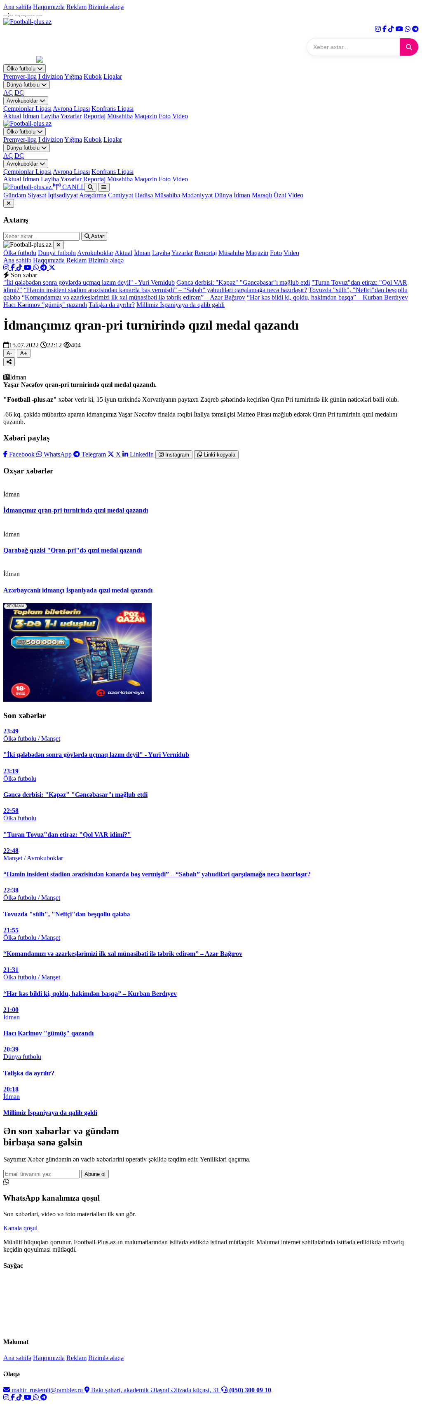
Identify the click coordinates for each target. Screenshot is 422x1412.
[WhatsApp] (408, 29)
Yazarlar (71, 115)
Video (180, 115)
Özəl (280, 195)
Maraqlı (262, 195)
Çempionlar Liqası (27, 108)
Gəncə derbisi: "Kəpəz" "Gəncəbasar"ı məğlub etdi (243, 282)
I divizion (50, 76)
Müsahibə (120, 115)
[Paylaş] (9, 362)
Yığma (73, 76)
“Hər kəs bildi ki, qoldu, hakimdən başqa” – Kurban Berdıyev (327, 297)
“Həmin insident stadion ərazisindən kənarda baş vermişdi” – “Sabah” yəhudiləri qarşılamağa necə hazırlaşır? (165, 289)
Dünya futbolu (24, 85)
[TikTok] (392, 29)
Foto (165, 115)
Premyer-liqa (20, 76)
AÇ (8, 92)
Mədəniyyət (197, 195)
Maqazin (145, 115)
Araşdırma (92, 195)
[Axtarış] (90, 187)
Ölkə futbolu (22, 69)
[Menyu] (104, 187)
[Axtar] (409, 47)
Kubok (93, 76)
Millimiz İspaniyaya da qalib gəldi (180, 304)
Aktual (12, 115)
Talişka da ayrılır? (112, 304)
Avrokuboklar (23, 101)
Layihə (50, 115)
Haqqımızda (49, 6)
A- (9, 353)
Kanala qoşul (20, 1228)
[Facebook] (385, 29)
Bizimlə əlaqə (106, 6)
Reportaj (94, 115)
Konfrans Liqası (112, 108)
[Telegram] (415, 29)
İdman (31, 115)
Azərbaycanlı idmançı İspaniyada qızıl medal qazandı (77, 590)
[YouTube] (400, 29)
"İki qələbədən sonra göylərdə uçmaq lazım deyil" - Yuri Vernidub (89, 282)
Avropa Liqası (71, 108)
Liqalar (112, 76)
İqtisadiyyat (63, 195)
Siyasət (37, 195)
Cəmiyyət (120, 195)
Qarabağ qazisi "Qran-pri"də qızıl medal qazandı (72, 550)
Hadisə (144, 195)
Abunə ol (95, 1174)
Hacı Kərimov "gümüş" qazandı (45, 304)
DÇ (19, 92)
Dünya (223, 195)
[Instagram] (378, 29)
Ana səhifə (17, 6)
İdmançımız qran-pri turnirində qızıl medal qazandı (75, 510)
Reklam (76, 6)
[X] (52, 267)
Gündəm (14, 195)
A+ (23, 353)
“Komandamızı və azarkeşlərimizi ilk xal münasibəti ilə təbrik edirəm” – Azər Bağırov (133, 297)
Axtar (97, 236)
